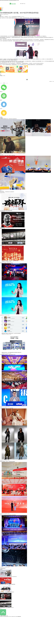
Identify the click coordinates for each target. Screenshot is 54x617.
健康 (14, 0)
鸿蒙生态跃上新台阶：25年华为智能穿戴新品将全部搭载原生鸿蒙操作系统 (11, 352)
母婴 (10, 0)
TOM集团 (1, 615)
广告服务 (4, 615)
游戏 (6, 0)
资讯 (2, 0)
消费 (15, 0)
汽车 (16, 0)
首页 (0, 0)
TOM (2, 14)
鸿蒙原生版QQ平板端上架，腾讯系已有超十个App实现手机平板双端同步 (11, 333)
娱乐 (3, 0)
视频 (11, 0)
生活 (8, 0)
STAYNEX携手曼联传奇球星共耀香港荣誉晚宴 (6, 210)
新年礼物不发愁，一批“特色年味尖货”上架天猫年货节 (7, 191)
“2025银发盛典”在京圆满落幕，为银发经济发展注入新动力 (7, 354)
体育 (4, 0)
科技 (18, 0)
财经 (12, 0)
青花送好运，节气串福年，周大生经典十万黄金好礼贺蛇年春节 (10, 260)
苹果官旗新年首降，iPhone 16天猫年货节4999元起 (7, 227)
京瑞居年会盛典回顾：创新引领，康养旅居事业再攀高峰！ (7, 461)
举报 (0, 74)
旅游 (7, 0)
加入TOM (6, 615)
